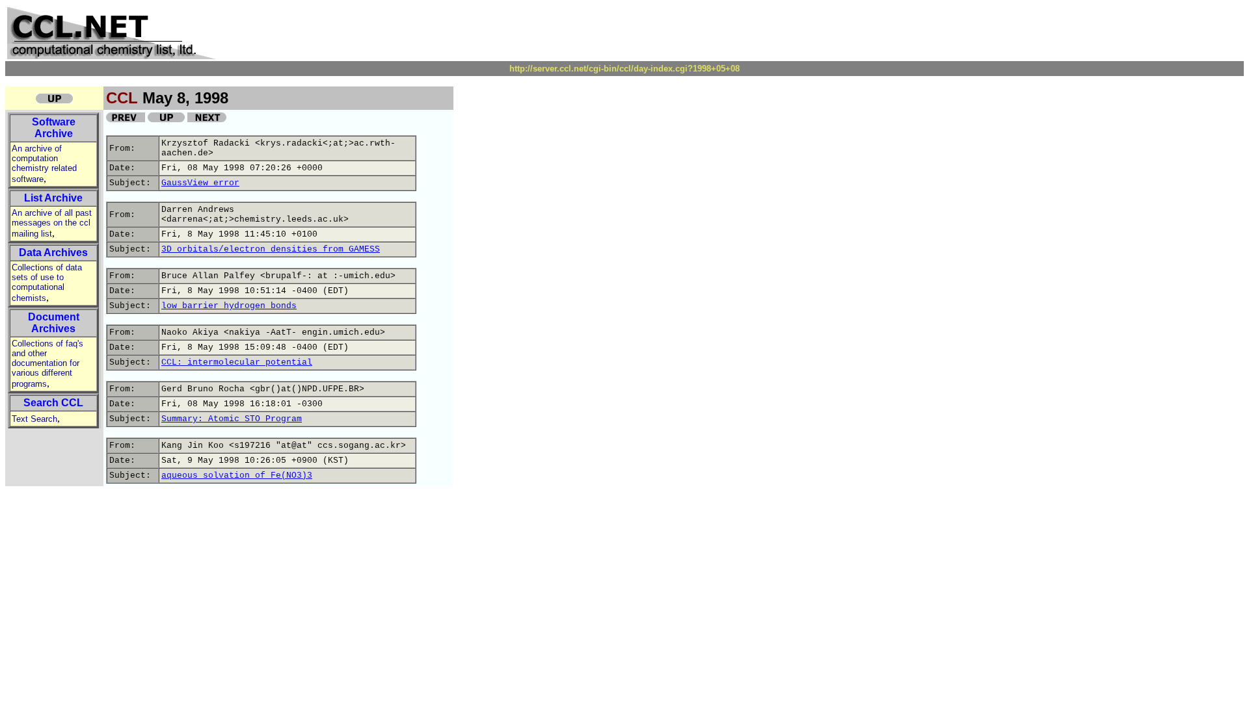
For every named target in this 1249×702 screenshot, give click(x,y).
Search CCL (53, 402)
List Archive (53, 197)
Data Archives (53, 252)
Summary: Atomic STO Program (231, 419)
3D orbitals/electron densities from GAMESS (270, 249)
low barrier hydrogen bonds (229, 306)
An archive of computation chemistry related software (44, 164)
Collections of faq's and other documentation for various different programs (47, 364)
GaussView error (200, 183)
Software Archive (53, 127)
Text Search (34, 419)
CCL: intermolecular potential (236, 362)
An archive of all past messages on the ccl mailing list (52, 223)
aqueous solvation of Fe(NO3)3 (236, 475)
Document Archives (53, 322)
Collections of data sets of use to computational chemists (47, 283)
